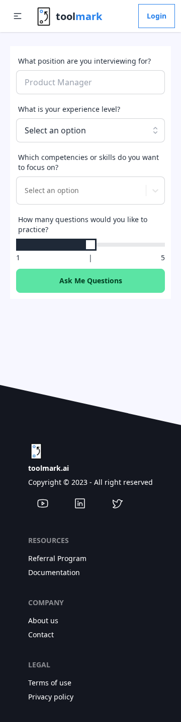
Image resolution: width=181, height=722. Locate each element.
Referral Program (57, 558)
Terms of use (49, 682)
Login (156, 16)
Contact (41, 634)
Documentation (54, 572)
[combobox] (24, 191)
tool (79, 16)
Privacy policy (50, 696)
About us (43, 620)
